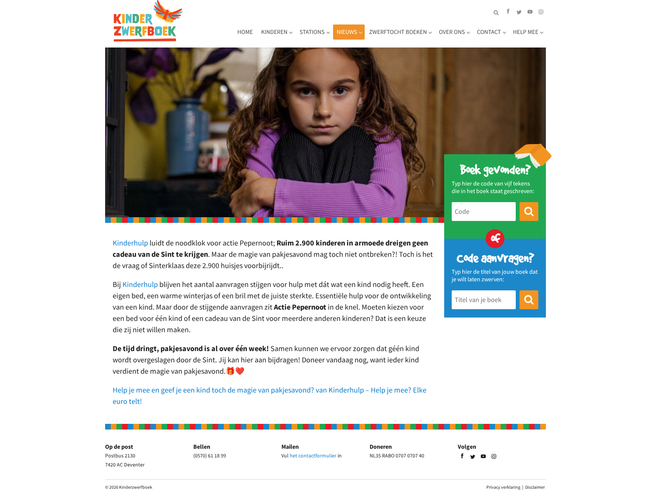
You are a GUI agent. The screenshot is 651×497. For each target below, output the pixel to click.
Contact (489, 32)
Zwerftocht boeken (398, 32)
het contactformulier (313, 455)
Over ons (452, 32)
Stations (312, 32)
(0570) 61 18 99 (209, 455)
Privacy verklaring (503, 487)
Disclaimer (535, 487)
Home (245, 32)
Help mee (525, 32)
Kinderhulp (130, 242)
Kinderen (274, 32)
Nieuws (347, 32)
